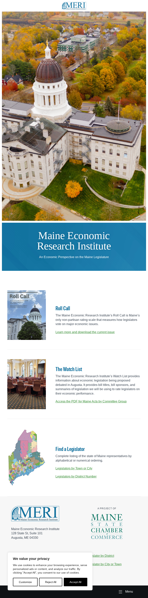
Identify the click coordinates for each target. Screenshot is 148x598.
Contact (82, 572)
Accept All (75, 582)
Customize (25, 582)
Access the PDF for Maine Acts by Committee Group (91, 401)
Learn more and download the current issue (85, 332)
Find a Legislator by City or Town (99, 564)
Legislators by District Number (76, 476)
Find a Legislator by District (95, 555)
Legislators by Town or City (74, 468)
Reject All (50, 582)
